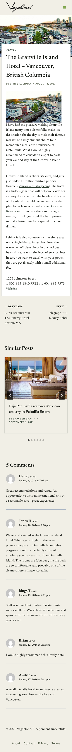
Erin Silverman (21, 83)
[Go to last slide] (10, 395)
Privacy (43, 743)
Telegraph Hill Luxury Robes (58, 312)
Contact (29, 743)
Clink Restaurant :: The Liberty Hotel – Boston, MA (17, 315)
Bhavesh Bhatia (24, 418)
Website (11, 289)
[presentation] (36, 378)
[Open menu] (64, 7)
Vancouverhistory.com (34, 186)
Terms (56, 743)
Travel (11, 50)
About (16, 743)
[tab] (29, 440)
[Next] (62, 395)
